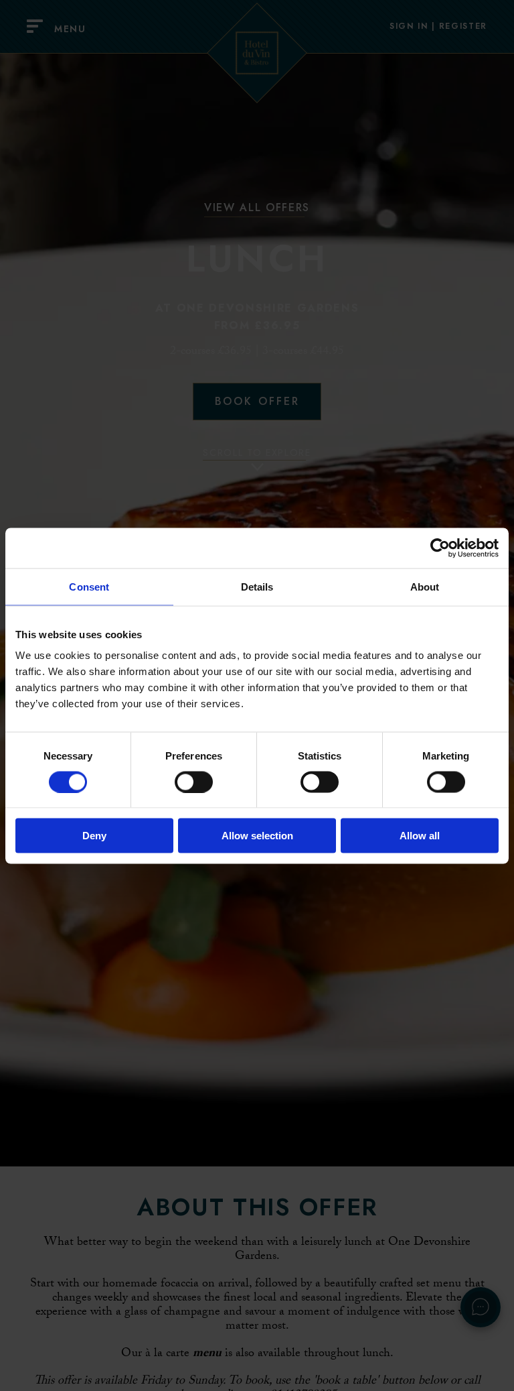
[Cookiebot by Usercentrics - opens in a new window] (440, 548)
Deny (94, 835)
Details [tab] (257, 586)
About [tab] (425, 586)
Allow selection (257, 835)
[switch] (194, 781)
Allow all (420, 835)
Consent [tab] (89, 586)
